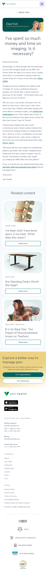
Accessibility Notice (11, 499)
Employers (8, 465)
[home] (9, 4)
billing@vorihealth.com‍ (12, 439)
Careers (7, 472)
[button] (42, 4)
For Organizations (23, 374)
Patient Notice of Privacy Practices (17, 503)
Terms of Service (10, 496)
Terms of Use (9, 493)
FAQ (6, 478)
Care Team (8, 461)
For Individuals (23, 381)
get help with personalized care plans (19, 167)
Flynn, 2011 (8, 143)
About (6, 458)
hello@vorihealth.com (11, 426)
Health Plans (9, 468)
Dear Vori (24, 12)
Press (6, 475)
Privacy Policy (9, 489)
